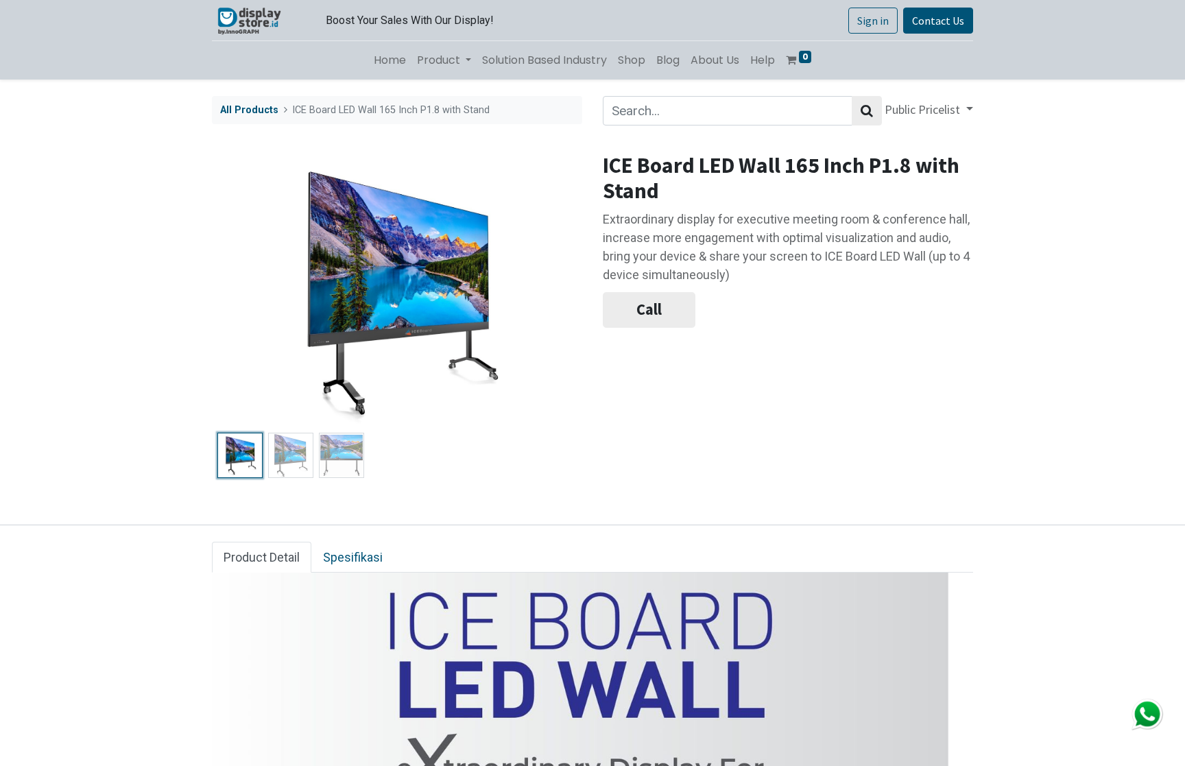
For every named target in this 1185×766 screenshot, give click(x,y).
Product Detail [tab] (262, 557)
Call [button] (649, 309)
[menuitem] (389, 60)
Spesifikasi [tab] (353, 557)
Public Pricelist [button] (924, 109)
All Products (249, 110)
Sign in (873, 20)
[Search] (867, 110)
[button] (239, 290)
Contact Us (938, 20)
